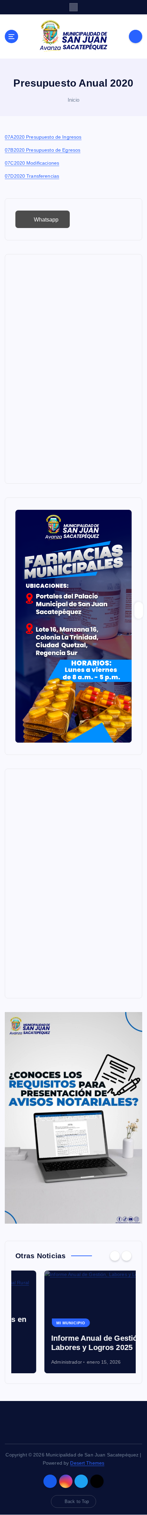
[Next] (126, 1256)
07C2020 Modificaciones (32, 163)
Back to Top (77, 1501)
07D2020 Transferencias (32, 176)
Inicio (74, 100)
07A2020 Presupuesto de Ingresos (43, 137)
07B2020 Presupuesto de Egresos (42, 150)
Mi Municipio (41, 1323)
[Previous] (115, 1256)
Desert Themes (87, 1463)
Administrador (37, 1362)
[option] (73, 1322)
